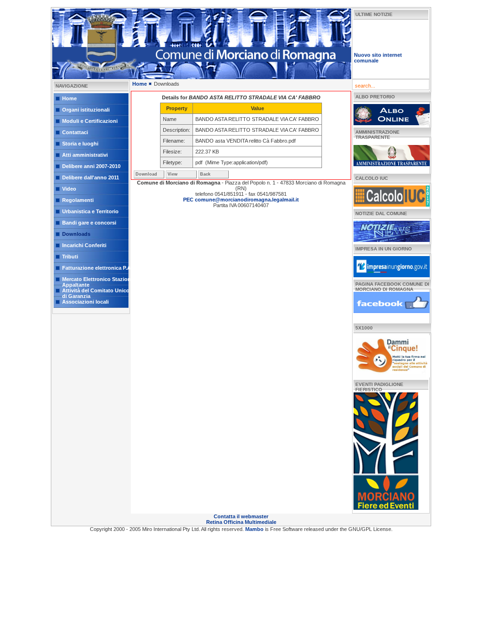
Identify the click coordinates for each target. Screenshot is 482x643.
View (172, 174)
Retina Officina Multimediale (241, 522)
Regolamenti (78, 200)
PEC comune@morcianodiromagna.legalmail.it (241, 199)
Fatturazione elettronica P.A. (97, 268)
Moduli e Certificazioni (90, 121)
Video (69, 189)
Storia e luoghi (80, 143)
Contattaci (75, 132)
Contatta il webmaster (241, 516)
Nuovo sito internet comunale (378, 53)
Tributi (70, 256)
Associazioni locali (85, 302)
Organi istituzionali (86, 110)
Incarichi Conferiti (84, 245)
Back (205, 174)
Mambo (255, 529)
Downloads (76, 234)
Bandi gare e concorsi (89, 222)
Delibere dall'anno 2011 (90, 177)
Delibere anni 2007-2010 (91, 166)
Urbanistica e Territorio (90, 211)
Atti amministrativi (85, 155)
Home (69, 98)
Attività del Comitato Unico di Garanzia (95, 292)
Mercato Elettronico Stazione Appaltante (98, 280)
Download (146, 174)
